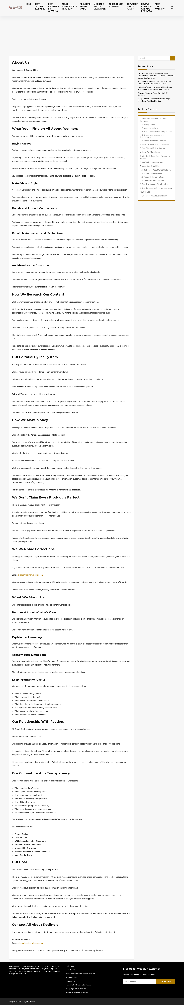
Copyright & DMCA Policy (132, 6)
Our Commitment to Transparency (157, 188)
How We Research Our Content (155, 144)
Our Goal (146, 192)
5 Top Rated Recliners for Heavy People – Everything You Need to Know (155, 100)
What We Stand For (150, 166)
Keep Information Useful (154, 180)
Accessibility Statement (116, 5)
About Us (70, 966)
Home (28, 4)
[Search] (172, 58)
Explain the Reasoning (153, 173)
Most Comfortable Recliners (69, 6)
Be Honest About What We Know (157, 170)
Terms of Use (72, 977)
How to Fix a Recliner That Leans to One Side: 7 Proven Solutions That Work (154, 82)
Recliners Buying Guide (85, 6)
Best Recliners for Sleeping (53, 7)
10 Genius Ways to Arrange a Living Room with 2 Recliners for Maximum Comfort (155, 88)
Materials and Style (151, 128)
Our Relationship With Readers (155, 184)
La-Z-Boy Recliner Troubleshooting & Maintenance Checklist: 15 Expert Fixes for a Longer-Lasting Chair (156, 75)
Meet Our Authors (160, 6)
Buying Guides (149, 125)
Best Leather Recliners (40, 6)
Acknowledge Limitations (154, 177)
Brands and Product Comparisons (158, 132)
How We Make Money (151, 152)
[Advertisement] (92, 34)
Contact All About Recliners (155, 196)
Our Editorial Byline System (153, 148)
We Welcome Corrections (153, 162)
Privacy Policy (72, 981)
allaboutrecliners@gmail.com (30, 575)
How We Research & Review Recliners (146, 7)
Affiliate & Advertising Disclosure (79, 985)
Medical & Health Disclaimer (100, 6)
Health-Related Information (155, 141)
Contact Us (71, 970)
